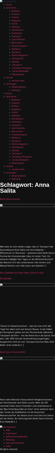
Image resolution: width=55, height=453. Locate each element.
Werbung (16, 90)
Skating (15, 62)
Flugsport (16, 20)
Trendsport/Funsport (22, 68)
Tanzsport (17, 65)
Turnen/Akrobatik (20, 71)
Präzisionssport (19, 46)
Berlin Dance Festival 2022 (12, 352)
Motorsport (17, 43)
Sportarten (11, 8)
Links (8, 446)
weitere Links (18, 80)
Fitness (15, 17)
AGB (8, 430)
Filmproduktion (19, 87)
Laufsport (16, 36)
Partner (9, 77)
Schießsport (18, 58)
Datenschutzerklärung (16, 436)
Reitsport (16, 52)
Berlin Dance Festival (10, 199)
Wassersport (18, 74)
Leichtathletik (18, 39)
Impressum (11, 433)
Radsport (16, 49)
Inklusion (16, 27)
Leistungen (11, 84)
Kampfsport (17, 30)
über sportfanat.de (15, 443)
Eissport (16, 14)
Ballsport (16, 11)
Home (9, 5)
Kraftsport (17, 33)
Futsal (15, 23)
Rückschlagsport (20, 55)
